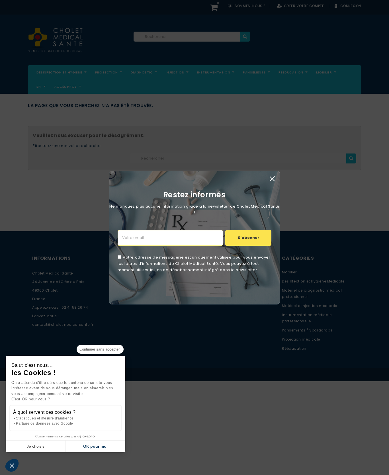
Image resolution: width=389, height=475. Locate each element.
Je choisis (35, 446)
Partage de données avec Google (44, 423)
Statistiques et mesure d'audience (45, 418)
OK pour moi (95, 446)
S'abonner (248, 237)
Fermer (272, 179)
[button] (12, 465)
